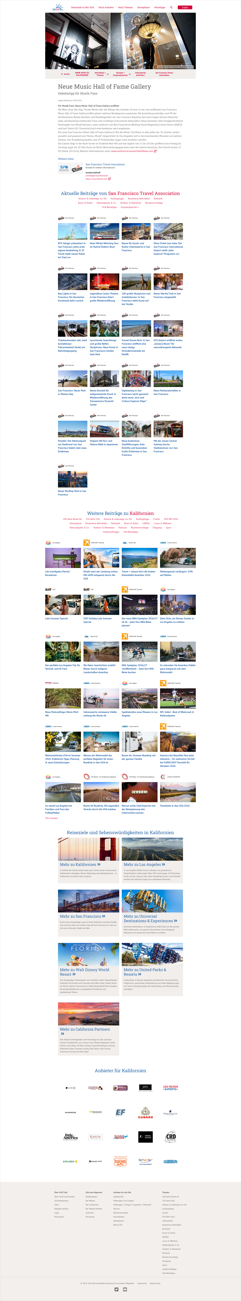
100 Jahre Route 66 (170, 1196)
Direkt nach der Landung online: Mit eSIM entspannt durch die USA (100, 575)
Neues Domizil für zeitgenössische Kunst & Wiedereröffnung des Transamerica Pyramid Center (103, 397)
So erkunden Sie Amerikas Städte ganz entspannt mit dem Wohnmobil (177, 669)
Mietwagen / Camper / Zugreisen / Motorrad (132, 1204)
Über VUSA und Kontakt (64, 1196)
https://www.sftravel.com (96, 179)
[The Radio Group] (120, 1087)
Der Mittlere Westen (94, 1208)
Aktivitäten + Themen (100, 73)
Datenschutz (155, 1283)
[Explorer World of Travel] (70, 1161)
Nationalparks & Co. (106, 202)
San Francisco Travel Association (164, 73)
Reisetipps (159, 7)
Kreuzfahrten (118, 1216)
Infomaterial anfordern (140, 73)
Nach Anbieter (106, 7)
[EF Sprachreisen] (120, 1112)
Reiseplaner (143, 7)
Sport (164, 1265)
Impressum (142, 1283)
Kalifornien (142, 513)
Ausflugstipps (117, 198)
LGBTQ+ (165, 1237)
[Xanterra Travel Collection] (145, 1087)
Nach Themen (125, 7)
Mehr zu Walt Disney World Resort (84, 972)
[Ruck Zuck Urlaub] (120, 1136)
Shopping (166, 1261)
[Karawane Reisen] (95, 1112)
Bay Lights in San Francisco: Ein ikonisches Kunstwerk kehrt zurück (71, 297)
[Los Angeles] (152, 849)
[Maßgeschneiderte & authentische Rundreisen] (70, 1136)
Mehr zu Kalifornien (78, 864)
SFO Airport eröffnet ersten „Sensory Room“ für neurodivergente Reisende (168, 344)
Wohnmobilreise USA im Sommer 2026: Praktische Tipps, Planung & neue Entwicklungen (62, 759)
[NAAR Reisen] (70, 1087)
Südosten (90, 1212)
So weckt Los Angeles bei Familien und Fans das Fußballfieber (58, 809)
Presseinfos (59, 1216)
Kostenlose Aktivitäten (139, 198)
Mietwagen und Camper (123, 1200)
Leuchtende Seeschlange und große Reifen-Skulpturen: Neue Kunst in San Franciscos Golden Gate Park (104, 347)
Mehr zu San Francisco (80, 916)
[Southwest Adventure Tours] (95, 1087)
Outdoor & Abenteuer (130, 202)
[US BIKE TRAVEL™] (120, 1161)
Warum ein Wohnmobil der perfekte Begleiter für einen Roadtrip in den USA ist (98, 759)
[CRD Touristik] (170, 1136)
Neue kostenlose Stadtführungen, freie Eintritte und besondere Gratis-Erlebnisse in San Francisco (134, 448)
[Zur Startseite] (58, 7)
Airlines (116, 1208)
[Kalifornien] (88, 849)
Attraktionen (118, 1220)
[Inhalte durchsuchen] (171, 7)
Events (165, 1212)
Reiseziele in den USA (82, 7)
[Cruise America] (170, 1161)
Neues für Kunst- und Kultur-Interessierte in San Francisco (136, 247)
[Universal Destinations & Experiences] (152, 901)
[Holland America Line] (170, 1112)
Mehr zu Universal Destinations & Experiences (148, 918)
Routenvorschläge (154, 202)
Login (185, 7)
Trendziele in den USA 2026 (175, 805)
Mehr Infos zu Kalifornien (82, 73)
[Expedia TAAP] (95, 1161)
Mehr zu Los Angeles (142, 864)
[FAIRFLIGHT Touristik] (145, 1161)
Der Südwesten (92, 1204)
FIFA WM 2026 (168, 1216)
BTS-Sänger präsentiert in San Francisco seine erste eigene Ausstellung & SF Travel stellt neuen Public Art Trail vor (72, 250)
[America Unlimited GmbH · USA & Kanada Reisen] (145, 1136)
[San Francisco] (88, 901)
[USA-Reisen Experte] (170, 1087)
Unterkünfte (118, 1196)
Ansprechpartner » (130, 207)
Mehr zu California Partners (85, 1029)
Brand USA (117, 1225)
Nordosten (90, 1216)
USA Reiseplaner (61, 1200)
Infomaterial (167, 1220)
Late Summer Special (56, 618)
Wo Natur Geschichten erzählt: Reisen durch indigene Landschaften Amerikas (99, 669)
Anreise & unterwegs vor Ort (92, 198)
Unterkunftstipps (169, 1269)
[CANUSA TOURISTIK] (95, 1136)
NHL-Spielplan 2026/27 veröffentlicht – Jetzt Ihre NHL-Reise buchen (138, 669)
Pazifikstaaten (91, 1196)
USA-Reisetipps (109, 207)
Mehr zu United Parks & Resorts (145, 972)
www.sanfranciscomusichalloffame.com (132, 151)
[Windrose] (70, 1112)
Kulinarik (158, 198)
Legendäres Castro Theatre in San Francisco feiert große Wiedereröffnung (104, 297)
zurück (67, 74)
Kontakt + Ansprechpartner (120, 73)
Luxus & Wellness (170, 1241)
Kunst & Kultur (85, 202)
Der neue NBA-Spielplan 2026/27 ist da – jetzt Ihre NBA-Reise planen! (139, 622)
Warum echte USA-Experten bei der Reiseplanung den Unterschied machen (138, 809)
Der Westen (90, 1200)
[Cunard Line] (145, 1112)
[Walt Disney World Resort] (88, 954)
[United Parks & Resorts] (152, 954)
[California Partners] (88, 1013)
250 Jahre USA (168, 1200)
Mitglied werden (61, 1208)
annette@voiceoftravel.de (97, 175)
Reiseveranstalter (120, 1212)
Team (56, 1204)
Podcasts (166, 1253)
